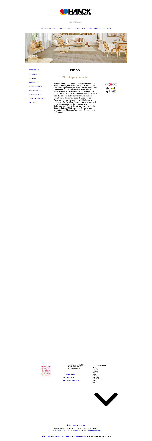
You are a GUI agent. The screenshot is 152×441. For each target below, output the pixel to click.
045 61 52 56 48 (79, 425)
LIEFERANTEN (80, 28)
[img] (76, 9)
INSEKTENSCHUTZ (35, 94)
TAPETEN (32, 102)
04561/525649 (70, 377)
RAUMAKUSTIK (34, 74)
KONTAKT (107, 28)
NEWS (90, 28)
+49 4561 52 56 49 (75, 430)
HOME (43, 436)
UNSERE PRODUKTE (65, 28)
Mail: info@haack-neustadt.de (71, 380)
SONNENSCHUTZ (34, 90)
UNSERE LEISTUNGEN (48, 28)
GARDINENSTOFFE (35, 86)
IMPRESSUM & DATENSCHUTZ (56, 436)
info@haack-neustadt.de (93, 430)
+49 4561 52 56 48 (59, 430)
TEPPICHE (32, 78)
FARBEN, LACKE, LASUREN (38, 98)
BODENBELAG (34, 70)
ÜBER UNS (97, 28)
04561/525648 (70, 374)
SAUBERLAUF (33, 82)
